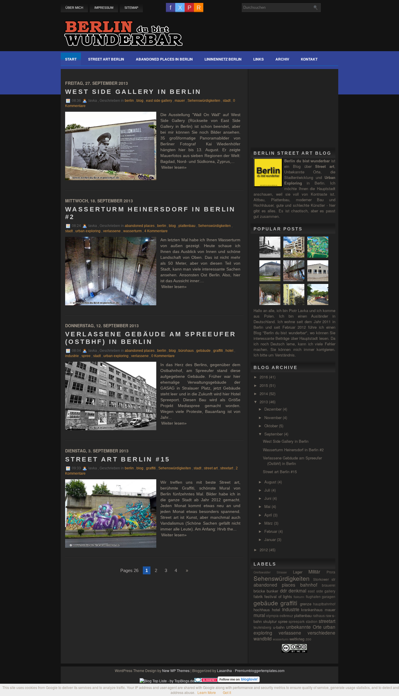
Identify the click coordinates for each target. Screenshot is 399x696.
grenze (305, 604)
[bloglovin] (239, 680)
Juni (268, 498)
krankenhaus (312, 609)
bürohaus (186, 351)
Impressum (103, 7)
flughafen (313, 596)
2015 (264, 385)
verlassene (112, 231)
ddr (283, 590)
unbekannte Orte (304, 626)
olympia (272, 615)
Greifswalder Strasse (270, 572)
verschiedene (321, 632)
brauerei (328, 585)
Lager (297, 572)
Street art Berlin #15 (117, 459)
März (269, 523)
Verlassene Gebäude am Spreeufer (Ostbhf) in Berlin (150, 337)
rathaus (319, 615)
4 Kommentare (156, 231)
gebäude (203, 351)
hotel (229, 351)
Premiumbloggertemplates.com (259, 670)
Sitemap (131, 7)
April (268, 515)
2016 (264, 377)
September (274, 434)
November (273, 417)
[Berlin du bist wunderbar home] (123, 29)
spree (86, 356)
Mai (268, 506)
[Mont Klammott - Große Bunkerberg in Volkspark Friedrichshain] (294, 279)
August (270, 482)
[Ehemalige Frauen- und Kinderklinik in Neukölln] (294, 256)
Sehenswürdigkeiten (204, 101)
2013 (264, 401)
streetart (226, 468)
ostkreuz (286, 615)
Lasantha (224, 670)
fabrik (258, 596)
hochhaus (262, 609)
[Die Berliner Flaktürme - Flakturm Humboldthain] (318, 303)
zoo (308, 639)
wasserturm (132, 231)
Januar (270, 539)
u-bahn (278, 627)
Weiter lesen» (174, 167)
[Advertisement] (297, 105)
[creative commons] (294, 651)
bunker (272, 591)
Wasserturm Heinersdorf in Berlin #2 (150, 213)
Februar (271, 531)
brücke (259, 591)
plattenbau (186, 226)
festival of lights (278, 596)
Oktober (271, 425)
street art (211, 468)
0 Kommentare (163, 356)
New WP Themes (176, 670)
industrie (72, 356)
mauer (180, 101)
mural (259, 615)
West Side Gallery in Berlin (133, 91)
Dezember (273, 409)
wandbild (263, 638)
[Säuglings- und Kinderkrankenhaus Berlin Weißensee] (270, 256)
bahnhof (308, 584)
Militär (314, 571)
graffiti (218, 351)
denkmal (297, 590)
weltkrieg (296, 639)
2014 (264, 393)
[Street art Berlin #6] (294, 303)
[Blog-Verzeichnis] (206, 680)
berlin (129, 101)
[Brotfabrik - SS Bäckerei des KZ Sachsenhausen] (318, 279)
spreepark (297, 621)
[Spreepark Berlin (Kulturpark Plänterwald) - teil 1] (318, 256)
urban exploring (87, 231)
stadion (312, 621)
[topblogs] (167, 680)
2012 (264, 549)
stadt (226, 101)
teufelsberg (262, 627)
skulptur (270, 621)
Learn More (206, 692)
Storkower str (324, 579)
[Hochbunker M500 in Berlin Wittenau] (270, 279)
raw (328, 615)
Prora (331, 572)
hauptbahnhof (324, 604)
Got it (227, 692)
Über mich (74, 7)
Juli (267, 490)
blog (139, 101)
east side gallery (159, 101)
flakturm (299, 597)
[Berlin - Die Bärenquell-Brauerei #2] (270, 303)
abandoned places (140, 226)
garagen (328, 596)
